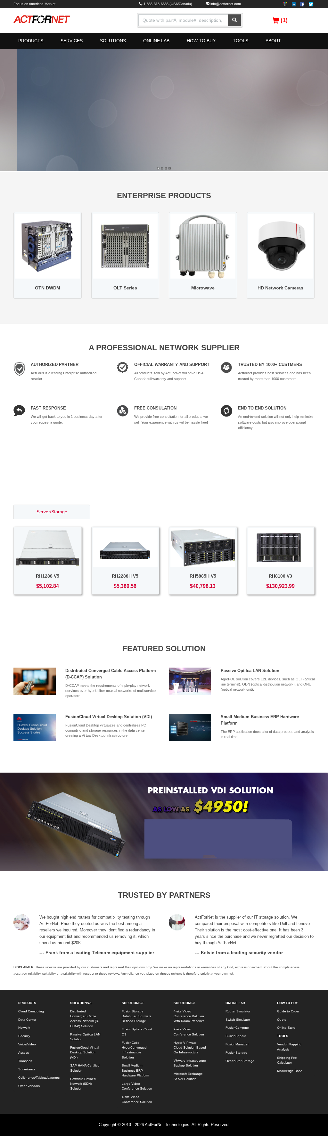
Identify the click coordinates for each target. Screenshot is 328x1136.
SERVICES (72, 40)
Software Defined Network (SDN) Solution (83, 1084)
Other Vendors (29, 1086)
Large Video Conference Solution (137, 1086)
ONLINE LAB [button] (156, 40)
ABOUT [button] (273, 40)
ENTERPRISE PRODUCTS (164, 195)
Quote (281, 1019)
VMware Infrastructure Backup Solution (190, 1063)
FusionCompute (237, 1027)
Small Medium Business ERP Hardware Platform (135, 1070)
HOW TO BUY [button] (201, 40)
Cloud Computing (31, 1011)
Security (24, 1036)
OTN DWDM (47, 287)
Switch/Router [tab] (127, 511)
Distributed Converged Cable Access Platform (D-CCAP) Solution (84, 1019)
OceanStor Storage (240, 1061)
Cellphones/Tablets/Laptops (37, 1077)
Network (24, 1027)
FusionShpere (236, 1036)
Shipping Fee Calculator (287, 1060)
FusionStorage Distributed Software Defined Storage (137, 1016)
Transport (25, 1061)
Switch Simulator (238, 1019)
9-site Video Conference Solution (189, 1031)
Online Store (286, 1027)
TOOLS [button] (240, 40)
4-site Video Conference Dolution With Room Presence (189, 1016)
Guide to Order (288, 1011)
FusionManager (237, 1044)
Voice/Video (27, 1044)
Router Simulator (238, 1011)
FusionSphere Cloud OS (137, 1031)
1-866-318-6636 (156, 4)
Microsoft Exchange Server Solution (188, 1076)
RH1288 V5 (47, 576)
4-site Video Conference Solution (137, 1099)
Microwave (203, 287)
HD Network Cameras (280, 287)
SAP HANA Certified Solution (85, 1068)
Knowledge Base (289, 1071)
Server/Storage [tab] (52, 511)
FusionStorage (236, 1052)
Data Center (27, 1019)
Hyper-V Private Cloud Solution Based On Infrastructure (190, 1047)
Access (23, 1052)
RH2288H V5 (125, 576)
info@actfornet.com (225, 4)
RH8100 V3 (280, 576)
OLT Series (125, 287)
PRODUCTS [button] (30, 40)
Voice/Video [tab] (280, 511)
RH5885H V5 (203, 576)
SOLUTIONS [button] (113, 40)
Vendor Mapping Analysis (289, 1047)
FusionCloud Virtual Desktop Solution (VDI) (108, 716)
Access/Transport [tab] (204, 511)
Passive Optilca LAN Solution (250, 670)
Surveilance (27, 1069)
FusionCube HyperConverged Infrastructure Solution (134, 1050)
